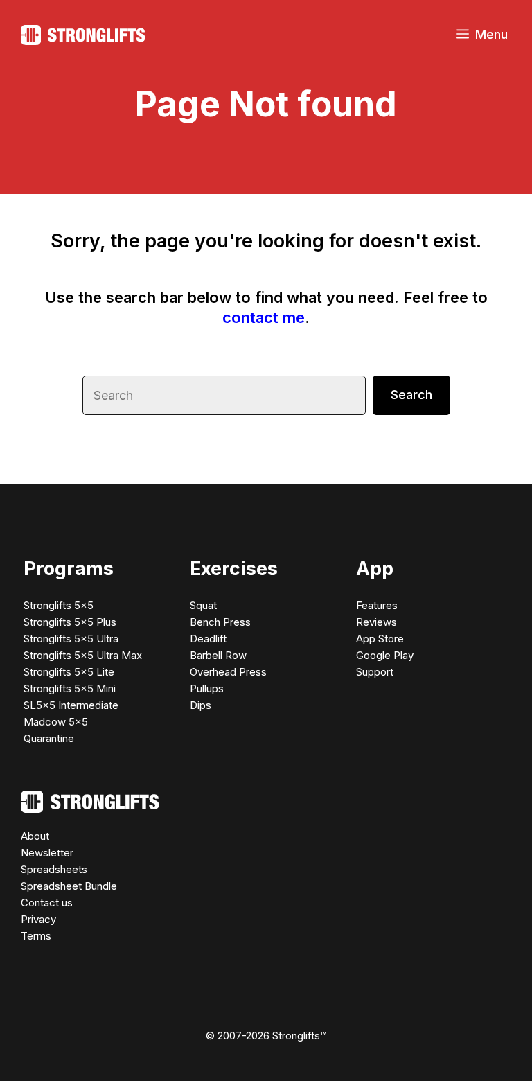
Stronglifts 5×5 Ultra (71, 638)
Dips (200, 705)
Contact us (47, 902)
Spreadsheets (54, 869)
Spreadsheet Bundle (69, 886)
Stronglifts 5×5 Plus (70, 622)
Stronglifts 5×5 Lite (69, 671)
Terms (36, 935)
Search (411, 394)
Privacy (38, 919)
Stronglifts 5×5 (59, 605)
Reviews (376, 622)
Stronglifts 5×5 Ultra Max (83, 655)
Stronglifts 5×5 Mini (70, 688)
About (35, 836)
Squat (203, 605)
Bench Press (220, 622)
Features (377, 605)
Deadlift (208, 638)
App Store (380, 638)
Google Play (385, 655)
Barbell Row (218, 655)
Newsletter (47, 852)
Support (374, 671)
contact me (263, 317)
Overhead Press (228, 671)
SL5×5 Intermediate (71, 705)
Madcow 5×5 (56, 721)
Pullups (207, 688)
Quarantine (49, 738)
